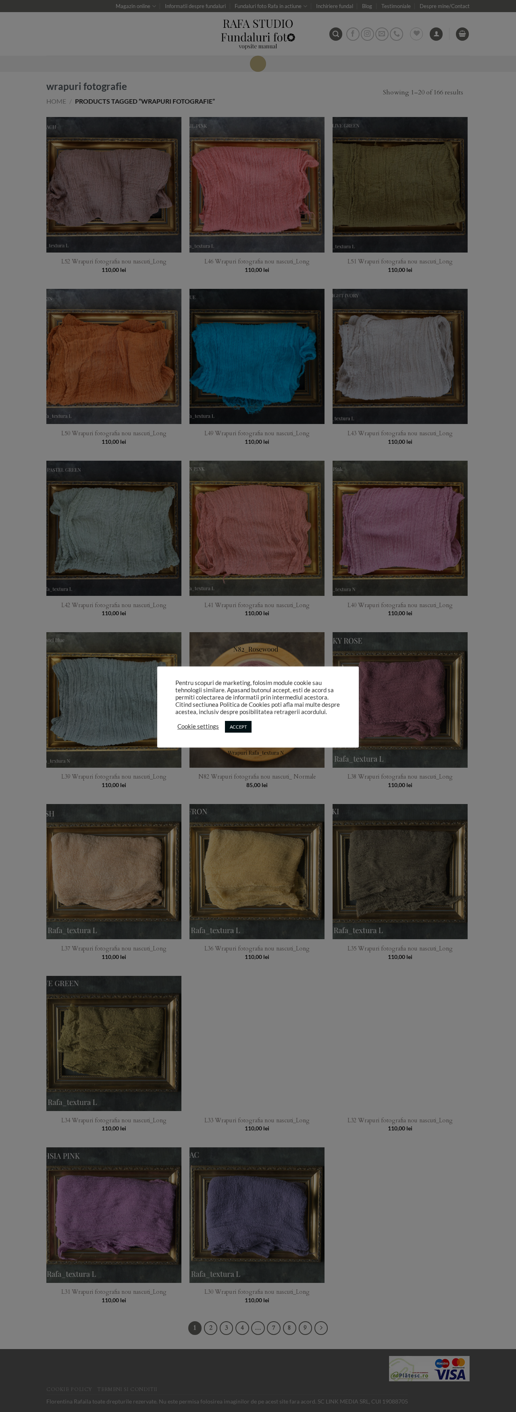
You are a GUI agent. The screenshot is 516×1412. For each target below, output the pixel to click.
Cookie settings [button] (198, 726)
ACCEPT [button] (238, 726)
